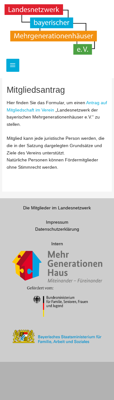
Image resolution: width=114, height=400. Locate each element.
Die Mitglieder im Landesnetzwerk (57, 208)
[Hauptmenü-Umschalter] (12, 65)
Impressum (57, 222)
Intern (57, 243)
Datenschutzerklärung (57, 229)
